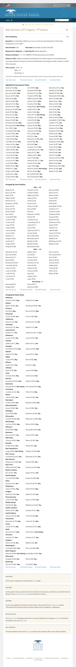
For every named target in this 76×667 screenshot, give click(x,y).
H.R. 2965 (22, 55)
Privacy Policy (39, 658)
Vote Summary (11, 80)
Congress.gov (55, 605)
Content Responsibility (18, 658)
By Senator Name (26, 80)
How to (35, 581)
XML (67, 36)
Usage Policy (29, 658)
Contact (8, 658)
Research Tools (12, 618)
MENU (8, 20)
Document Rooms (21, 594)
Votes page (29, 631)
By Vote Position (41, 80)
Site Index (23, 620)
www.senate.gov (38, 660)
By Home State (55, 80)
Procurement (64, 658)
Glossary (57, 618)
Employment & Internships (52, 658)
